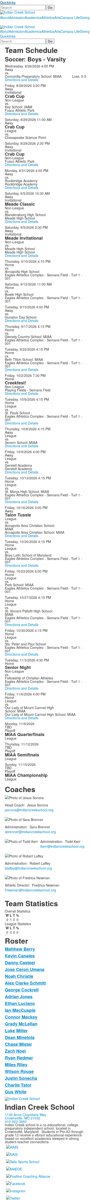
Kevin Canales (20, 956)
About (4, 17)
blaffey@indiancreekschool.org (28, 868)
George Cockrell (22, 990)
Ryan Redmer (19, 1058)
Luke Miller (16, 1030)
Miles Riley (16, 1064)
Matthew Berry (20, 949)
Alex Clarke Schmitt (25, 983)
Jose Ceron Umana (24, 969)
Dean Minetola (19, 1037)
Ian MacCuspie (20, 1010)
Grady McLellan (21, 1024)
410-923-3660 (16, 1121)
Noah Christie (19, 976)
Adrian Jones (19, 996)
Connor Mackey (21, 1017)
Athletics (47, 17)
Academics (33, 17)
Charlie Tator (18, 1085)
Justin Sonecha (21, 1078)
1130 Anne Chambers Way (25, 1114)
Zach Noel (15, 1051)
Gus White (15, 1092)
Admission (17, 17)
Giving (85, 17)
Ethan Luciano (20, 1003)
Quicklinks (8, 2)
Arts (57, 17)
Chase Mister (18, 1044)
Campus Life (70, 17)
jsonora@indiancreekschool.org (29, 809)
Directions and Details (21, 79)
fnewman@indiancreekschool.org (30, 890)
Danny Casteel (20, 962)
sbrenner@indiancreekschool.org (30, 831)
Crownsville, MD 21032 (22, 1118)
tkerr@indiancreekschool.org (62, 846)
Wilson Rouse (19, 1071)
